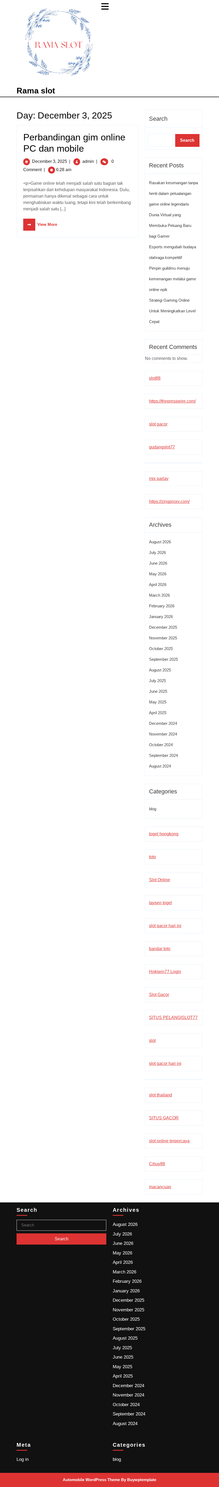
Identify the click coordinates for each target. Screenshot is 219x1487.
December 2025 (163, 627)
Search (158, 118)
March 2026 (159, 595)
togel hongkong (163, 834)
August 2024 (160, 766)
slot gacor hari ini (165, 925)
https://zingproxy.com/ (169, 501)
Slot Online (159, 880)
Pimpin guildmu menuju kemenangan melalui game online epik (172, 279)
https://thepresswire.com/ (172, 401)
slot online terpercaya (169, 1141)
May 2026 (157, 574)
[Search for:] (61, 1225)
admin (88, 161)
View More (40, 224)
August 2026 (160, 542)
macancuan (160, 1187)
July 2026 (157, 552)
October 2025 (161, 648)
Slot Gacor (159, 994)
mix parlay (159, 478)
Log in (23, 1459)
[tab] (105, 6)
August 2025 (160, 670)
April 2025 (157, 712)
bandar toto (159, 948)
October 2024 (161, 744)
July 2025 (157, 680)
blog (152, 809)
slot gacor (158, 424)
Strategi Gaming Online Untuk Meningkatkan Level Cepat (172, 311)
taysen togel (160, 902)
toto (152, 857)
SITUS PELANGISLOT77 (173, 1017)
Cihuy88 (157, 1164)
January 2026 (161, 616)
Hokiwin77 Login (165, 971)
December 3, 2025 (49, 161)
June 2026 (158, 563)
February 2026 (161, 606)
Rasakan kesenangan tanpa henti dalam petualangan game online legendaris (173, 193)
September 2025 (163, 659)
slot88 (155, 378)
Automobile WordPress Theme (91, 1479)
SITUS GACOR (164, 1118)
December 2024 (163, 723)
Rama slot (36, 90)
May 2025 (157, 702)
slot (152, 1040)
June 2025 (158, 691)
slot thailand (160, 1095)
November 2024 (163, 734)
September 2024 (163, 755)
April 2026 (157, 584)
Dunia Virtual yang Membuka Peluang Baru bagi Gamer (170, 225)
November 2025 (163, 638)
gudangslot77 (162, 447)
